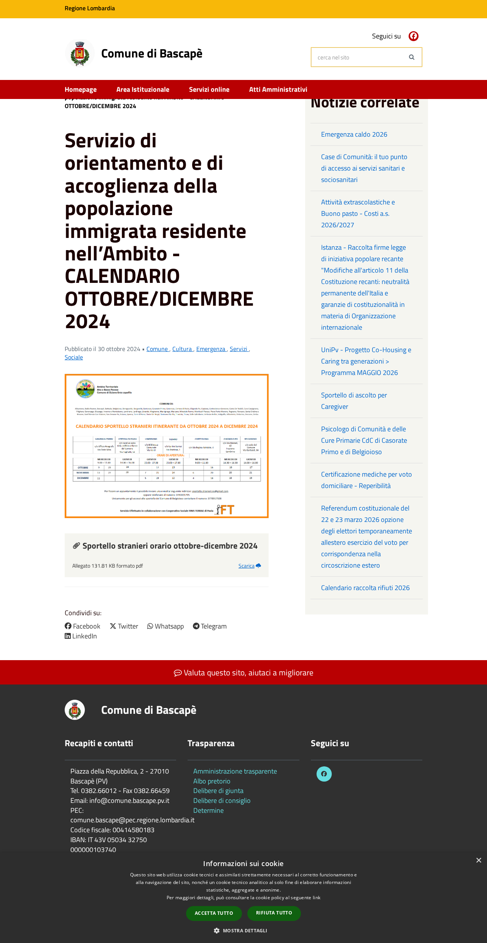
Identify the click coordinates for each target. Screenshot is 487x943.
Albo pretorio (212, 781)
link (316, 897)
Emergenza (211, 348)
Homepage (81, 89)
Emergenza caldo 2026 (354, 134)
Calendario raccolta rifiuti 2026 (365, 587)
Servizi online (209, 89)
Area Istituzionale (142, 89)
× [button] (478, 860)
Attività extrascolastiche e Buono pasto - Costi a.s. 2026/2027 (358, 213)
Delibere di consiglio (222, 800)
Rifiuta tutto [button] (274, 912)
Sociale (74, 357)
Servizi (239, 348)
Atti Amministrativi (278, 89)
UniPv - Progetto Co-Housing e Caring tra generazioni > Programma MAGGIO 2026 (366, 361)
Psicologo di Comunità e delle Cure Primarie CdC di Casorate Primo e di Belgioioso (364, 440)
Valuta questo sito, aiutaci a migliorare (248, 672)
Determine (208, 810)
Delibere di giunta (218, 790)
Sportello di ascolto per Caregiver (354, 401)
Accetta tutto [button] (214, 913)
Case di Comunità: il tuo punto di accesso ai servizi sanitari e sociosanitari (364, 168)
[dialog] (243, 897)
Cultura (182, 348)
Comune (157, 348)
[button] (243, 930)
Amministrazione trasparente (235, 771)
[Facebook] (414, 36)
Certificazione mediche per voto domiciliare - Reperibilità (366, 480)
